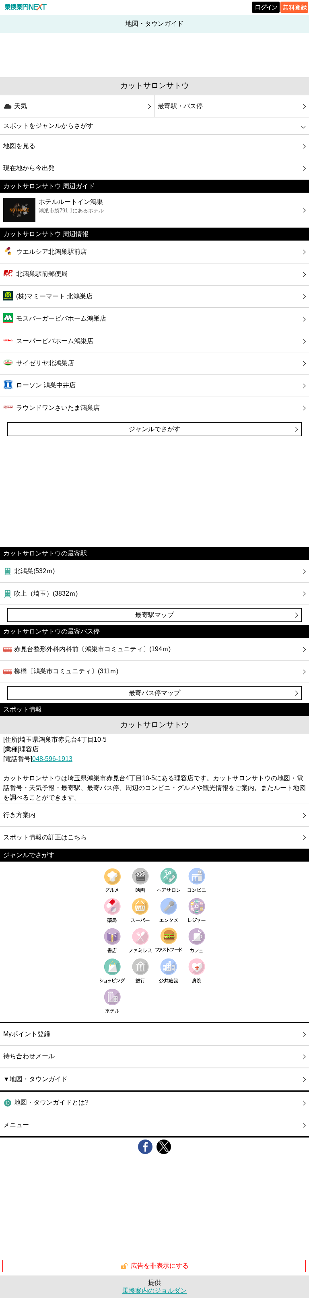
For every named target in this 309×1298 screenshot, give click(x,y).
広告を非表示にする (160, 1265)
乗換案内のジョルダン (154, 1290)
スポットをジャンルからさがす (48, 125)
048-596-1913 (52, 758)
